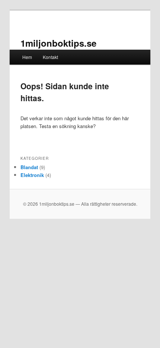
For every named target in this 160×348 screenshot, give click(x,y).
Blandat (29, 167)
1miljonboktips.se (58, 43)
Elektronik (32, 174)
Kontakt (50, 57)
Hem (27, 57)
